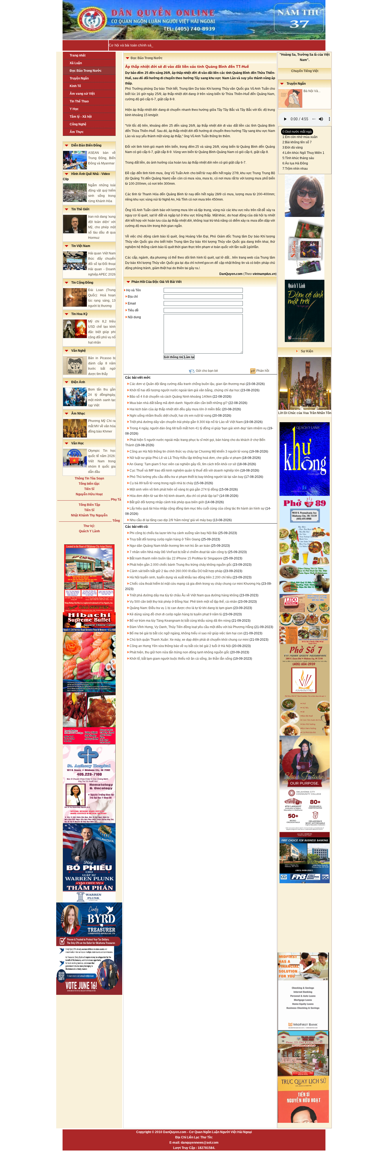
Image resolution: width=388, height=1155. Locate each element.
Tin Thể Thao (79, 101)
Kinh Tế (75, 86)
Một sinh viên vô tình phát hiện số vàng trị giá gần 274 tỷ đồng (174, 489)
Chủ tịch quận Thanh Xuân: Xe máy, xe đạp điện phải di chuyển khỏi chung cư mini (189, 639)
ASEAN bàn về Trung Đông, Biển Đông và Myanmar (102, 158)
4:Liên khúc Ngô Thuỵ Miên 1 (303, 153)
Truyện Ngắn (79, 78)
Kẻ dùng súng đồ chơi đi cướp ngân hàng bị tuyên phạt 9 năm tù (176, 614)
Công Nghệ (78, 124)
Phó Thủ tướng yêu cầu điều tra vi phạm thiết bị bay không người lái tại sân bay (186, 477)
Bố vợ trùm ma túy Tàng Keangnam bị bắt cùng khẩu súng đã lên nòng (180, 620)
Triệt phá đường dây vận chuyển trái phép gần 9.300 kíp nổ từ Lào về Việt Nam (186, 422)
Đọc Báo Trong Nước (86, 71)
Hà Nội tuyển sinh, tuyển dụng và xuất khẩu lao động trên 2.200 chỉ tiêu (181, 577)
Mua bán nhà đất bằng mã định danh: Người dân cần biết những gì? (179, 403)
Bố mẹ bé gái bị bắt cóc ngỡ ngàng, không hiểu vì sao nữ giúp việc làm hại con (186, 633)
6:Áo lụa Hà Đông (295, 163)
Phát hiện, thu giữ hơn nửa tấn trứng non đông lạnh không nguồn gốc (179, 652)
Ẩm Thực (77, 132)
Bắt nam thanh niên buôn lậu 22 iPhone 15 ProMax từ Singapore (176, 558)
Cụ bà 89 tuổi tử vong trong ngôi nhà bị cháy (161, 483)
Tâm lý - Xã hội (81, 116)
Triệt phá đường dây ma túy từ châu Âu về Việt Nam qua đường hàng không (184, 595)
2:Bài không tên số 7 (297, 142)
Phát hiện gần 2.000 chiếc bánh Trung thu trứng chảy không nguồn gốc (181, 565)
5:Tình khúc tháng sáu (298, 158)
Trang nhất (78, 55)
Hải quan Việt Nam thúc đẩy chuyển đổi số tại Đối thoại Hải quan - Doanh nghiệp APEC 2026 (102, 263)
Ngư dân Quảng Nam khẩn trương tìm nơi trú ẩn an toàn (170, 546)
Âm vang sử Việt (82, 94)
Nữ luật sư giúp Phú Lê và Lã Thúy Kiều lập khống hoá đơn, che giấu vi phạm (185, 458)
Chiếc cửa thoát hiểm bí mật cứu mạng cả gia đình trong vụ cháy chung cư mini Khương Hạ (195, 584)
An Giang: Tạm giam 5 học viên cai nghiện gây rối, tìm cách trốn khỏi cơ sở (182, 464)
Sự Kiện (305, 351)
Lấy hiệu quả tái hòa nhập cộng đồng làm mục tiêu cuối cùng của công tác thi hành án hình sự (197, 508)
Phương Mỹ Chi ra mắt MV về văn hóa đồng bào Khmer (102, 426)
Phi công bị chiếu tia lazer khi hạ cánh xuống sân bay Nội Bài (173, 533)
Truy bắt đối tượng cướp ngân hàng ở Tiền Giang (165, 539)
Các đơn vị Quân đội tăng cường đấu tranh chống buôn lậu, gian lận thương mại (187, 384)
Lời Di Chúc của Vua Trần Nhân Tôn (304, 413)
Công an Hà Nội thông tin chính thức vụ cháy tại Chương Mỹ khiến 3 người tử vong (189, 451)
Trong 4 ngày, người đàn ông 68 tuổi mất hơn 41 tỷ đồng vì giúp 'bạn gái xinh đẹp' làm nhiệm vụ (198, 428)
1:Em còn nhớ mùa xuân (300, 137)
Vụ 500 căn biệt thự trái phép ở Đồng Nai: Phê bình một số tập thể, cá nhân (183, 601)
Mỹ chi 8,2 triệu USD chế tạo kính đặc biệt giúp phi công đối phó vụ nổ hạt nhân (102, 332)
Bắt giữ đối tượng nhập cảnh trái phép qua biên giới (167, 502)
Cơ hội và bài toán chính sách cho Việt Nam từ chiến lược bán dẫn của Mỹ (167, 45)
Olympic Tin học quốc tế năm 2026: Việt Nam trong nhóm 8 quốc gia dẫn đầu (102, 461)
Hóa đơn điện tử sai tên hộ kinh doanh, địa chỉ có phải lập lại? (174, 496)
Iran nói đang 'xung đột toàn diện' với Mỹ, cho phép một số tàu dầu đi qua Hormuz (102, 227)
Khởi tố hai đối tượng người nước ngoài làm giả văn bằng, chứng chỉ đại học (185, 390)
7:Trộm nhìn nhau (295, 168)
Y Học (74, 109)
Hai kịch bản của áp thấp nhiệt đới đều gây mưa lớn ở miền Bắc (175, 409)
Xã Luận (76, 63)
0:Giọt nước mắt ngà (297, 132)
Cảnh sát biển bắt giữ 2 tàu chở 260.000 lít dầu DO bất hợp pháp (176, 571)
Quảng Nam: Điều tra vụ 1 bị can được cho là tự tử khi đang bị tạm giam (181, 608)
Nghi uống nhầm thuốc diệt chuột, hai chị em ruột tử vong (170, 415)
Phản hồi (262, 371)
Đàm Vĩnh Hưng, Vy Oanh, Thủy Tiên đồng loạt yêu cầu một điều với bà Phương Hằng (191, 627)
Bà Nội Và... (312, 91)
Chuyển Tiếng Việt (304, 71)
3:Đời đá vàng (292, 147)
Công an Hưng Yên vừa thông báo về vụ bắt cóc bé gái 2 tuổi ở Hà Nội (180, 646)
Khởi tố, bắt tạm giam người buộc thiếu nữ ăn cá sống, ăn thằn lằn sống (181, 658)
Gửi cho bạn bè (207, 371)
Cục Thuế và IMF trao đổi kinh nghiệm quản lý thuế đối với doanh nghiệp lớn (184, 470)
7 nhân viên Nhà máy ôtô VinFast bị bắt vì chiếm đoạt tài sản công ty (178, 552)
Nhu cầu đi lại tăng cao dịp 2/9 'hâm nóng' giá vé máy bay (171, 520)
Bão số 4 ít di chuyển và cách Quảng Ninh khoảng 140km (171, 396)
